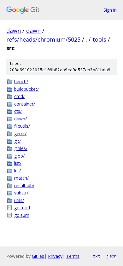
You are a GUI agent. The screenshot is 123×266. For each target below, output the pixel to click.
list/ (17, 163)
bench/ (21, 81)
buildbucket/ (26, 89)
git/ (17, 141)
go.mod (22, 208)
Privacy (55, 256)
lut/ (17, 171)
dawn (13, 30)
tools (99, 39)
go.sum (21, 215)
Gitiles (38, 256)
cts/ (18, 111)
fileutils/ (22, 126)
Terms (72, 256)
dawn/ (20, 119)
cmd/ (19, 96)
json (112, 256)
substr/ (21, 193)
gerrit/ (20, 133)
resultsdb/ (24, 185)
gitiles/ (20, 148)
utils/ (19, 200)
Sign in (110, 10)
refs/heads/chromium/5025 (43, 39)
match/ (21, 178)
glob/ (19, 156)
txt (96, 256)
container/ (24, 104)
